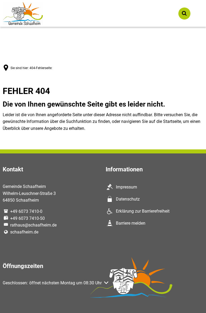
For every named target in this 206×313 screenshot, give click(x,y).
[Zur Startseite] (23, 13)
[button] (55, 283)
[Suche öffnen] (184, 13)
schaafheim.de (24, 232)
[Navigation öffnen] (197, 13)
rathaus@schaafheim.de (33, 225)
